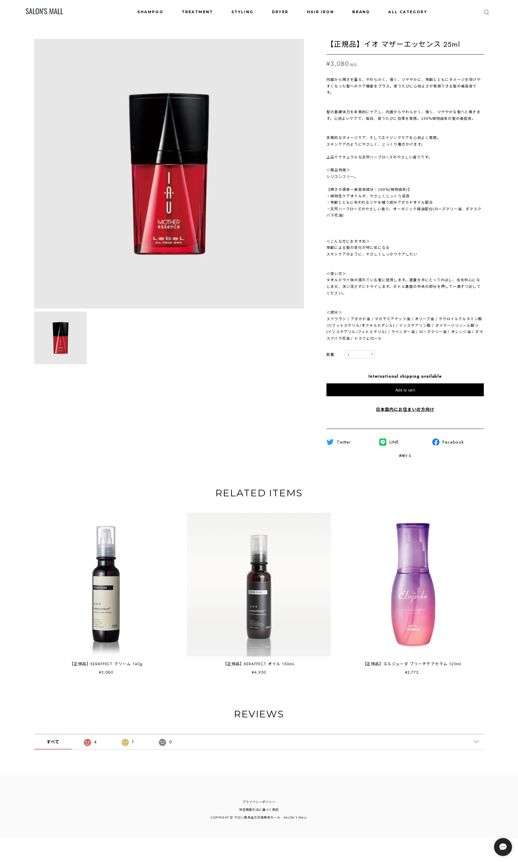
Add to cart (405, 389)
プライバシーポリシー (259, 802)
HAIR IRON (320, 12)
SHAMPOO (150, 12)
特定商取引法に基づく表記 (259, 809)
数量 (330, 354)
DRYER (280, 12)
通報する (405, 455)
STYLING (242, 12)
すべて (52, 742)
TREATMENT (197, 12)
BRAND (361, 12)
